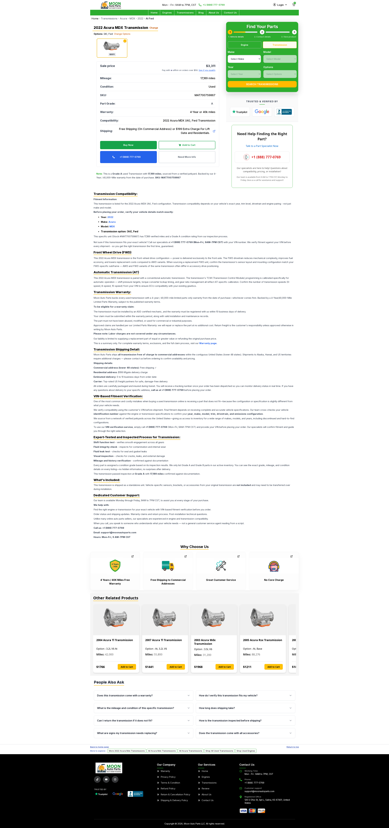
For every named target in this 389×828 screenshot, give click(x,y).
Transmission (280, 45)
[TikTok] (97, 779)
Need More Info (187, 156)
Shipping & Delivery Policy (174, 800)
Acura (123, 18)
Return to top (293, 747)
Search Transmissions (262, 84)
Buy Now (128, 145)
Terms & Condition (170, 782)
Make (231, 51)
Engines (167, 12)
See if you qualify (207, 70)
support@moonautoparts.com (259, 791)
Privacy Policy (168, 776)
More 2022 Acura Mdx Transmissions (127, 751)
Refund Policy (168, 788)
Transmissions (185, 12)
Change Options (122, 34)
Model (267, 51)
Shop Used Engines (246, 751)
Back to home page (99, 747)
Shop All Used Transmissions (219, 751)
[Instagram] (115, 779)
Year (231, 67)
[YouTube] (106, 779)
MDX (132, 18)
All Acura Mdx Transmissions (162, 751)
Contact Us (230, 12)
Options (268, 67)
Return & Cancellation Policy (175, 794)
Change (153, 28)
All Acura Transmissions (190, 751)
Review (205, 788)
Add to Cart (188, 145)
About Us (214, 12)
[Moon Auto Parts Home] (109, 768)
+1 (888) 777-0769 (214, 4)
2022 (140, 18)
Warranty (165, 771)
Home (154, 12)
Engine (244, 45)
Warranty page (208, 343)
